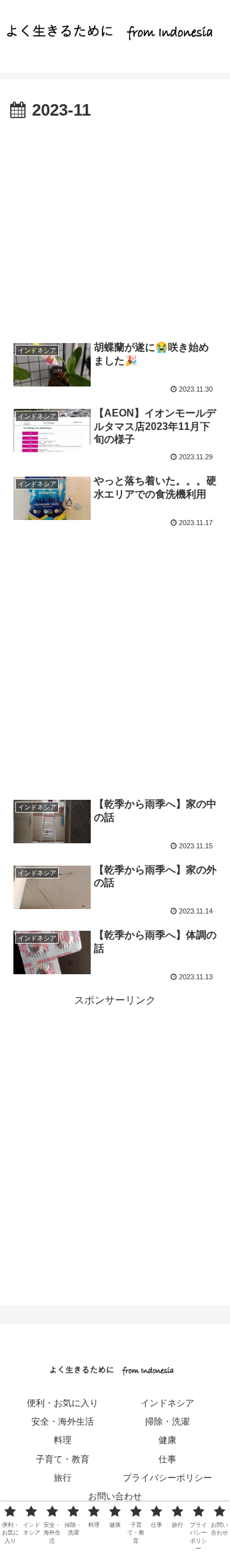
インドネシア (167, 1403)
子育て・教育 (62, 1459)
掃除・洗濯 (167, 1421)
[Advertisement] (115, 226)
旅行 (63, 1478)
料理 (63, 1440)
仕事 (167, 1459)
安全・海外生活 (62, 1421)
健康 (167, 1440)
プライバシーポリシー (167, 1478)
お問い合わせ (115, 1496)
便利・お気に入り (62, 1403)
